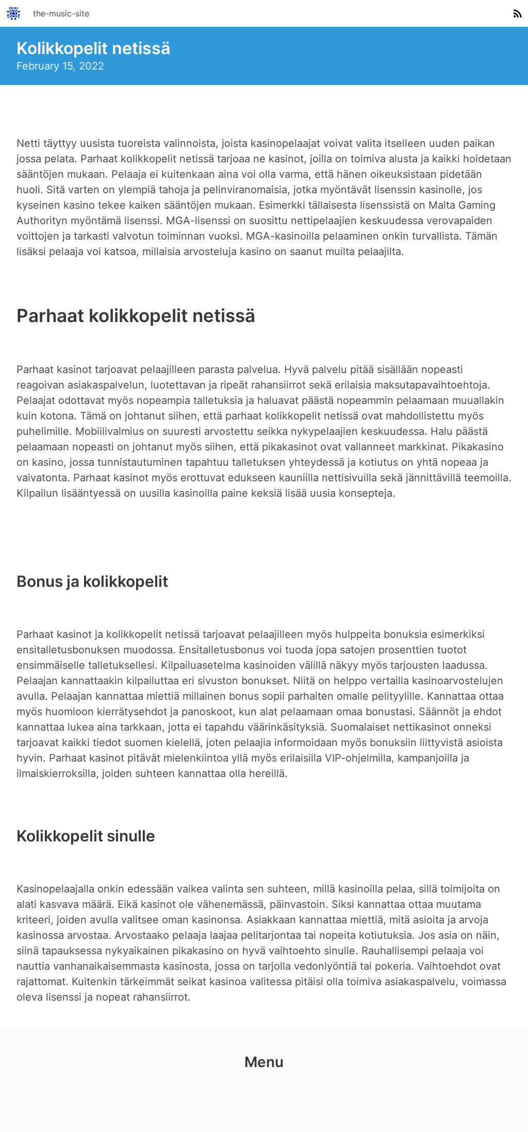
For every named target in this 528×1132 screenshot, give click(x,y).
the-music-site (61, 13)
